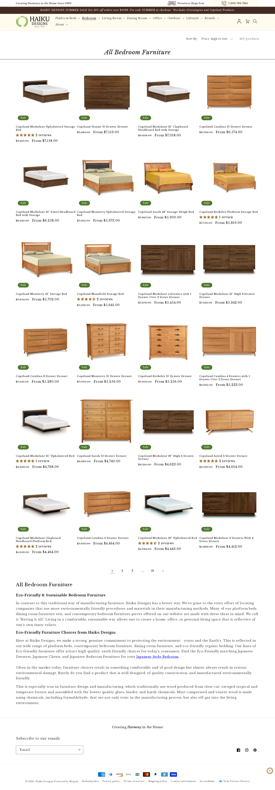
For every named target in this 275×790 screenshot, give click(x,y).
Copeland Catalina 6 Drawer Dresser (103, 538)
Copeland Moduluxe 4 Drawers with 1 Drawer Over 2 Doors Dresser (164, 296)
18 (152, 570)
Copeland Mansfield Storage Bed (100, 294)
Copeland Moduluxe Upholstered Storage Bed (45, 128)
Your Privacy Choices (237, 781)
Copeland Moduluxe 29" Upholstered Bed (167, 538)
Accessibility (207, 781)
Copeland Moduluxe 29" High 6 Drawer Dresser (166, 458)
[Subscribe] (79, 749)
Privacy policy (111, 781)
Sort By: (192, 38)
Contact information (183, 781)
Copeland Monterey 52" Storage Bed (41, 294)
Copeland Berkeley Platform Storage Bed (228, 212)
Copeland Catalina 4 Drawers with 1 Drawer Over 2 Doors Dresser (224, 378)
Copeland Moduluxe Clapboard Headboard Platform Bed (38, 540)
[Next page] (163, 571)
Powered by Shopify (66, 781)
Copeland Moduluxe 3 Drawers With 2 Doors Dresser (226, 540)
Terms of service (134, 781)
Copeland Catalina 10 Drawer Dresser (226, 126)
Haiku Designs (45, 781)
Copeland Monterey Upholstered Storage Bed (106, 214)
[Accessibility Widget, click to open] (270, 771)
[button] (255, 21)
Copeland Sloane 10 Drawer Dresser (102, 126)
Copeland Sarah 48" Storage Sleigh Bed (166, 212)
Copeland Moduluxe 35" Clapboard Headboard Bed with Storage (163, 128)
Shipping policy (157, 781)
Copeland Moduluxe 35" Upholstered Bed (45, 456)
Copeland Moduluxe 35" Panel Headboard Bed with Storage (45, 214)
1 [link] (112, 571)
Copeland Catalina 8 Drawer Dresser (42, 376)
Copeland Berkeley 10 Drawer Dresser (165, 376)
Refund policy (90, 781)
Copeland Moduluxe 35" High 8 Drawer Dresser (227, 296)
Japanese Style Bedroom (157, 657)
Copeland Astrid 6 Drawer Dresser (223, 456)
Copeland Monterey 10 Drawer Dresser (104, 376)
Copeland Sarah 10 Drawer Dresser (102, 456)
